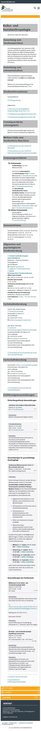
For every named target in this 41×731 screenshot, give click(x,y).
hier (30, 86)
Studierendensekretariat (25, 186)
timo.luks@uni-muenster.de (18, 338)
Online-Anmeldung (23, 547)
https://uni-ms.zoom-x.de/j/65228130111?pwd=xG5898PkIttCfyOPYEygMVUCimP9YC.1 (23, 608)
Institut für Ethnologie (16, 311)
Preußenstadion (18, 409)
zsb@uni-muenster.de (16, 267)
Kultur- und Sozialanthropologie (27, 365)
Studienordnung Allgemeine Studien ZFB (22, 117)
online (32, 173)
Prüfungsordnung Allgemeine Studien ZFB (22, 114)
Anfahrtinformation (24, 269)
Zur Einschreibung (20, 220)
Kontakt (8, 692)
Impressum (13, 723)
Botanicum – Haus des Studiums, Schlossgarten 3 (19, 711)
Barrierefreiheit (7, 724)
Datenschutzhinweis (26, 723)
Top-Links (8, 688)
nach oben (6, 697)
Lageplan (12, 269)
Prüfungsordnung (14, 100)
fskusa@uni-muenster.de (17, 373)
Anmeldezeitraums (29, 176)
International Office (28, 206)
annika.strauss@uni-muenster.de (20, 320)
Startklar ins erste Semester (18, 677)
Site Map (5, 723)
